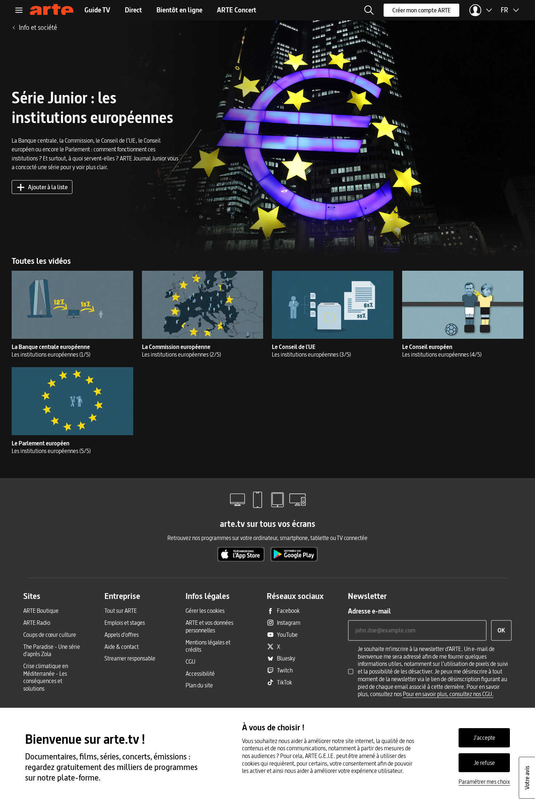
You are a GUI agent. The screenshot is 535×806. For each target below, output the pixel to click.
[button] (369, 10)
